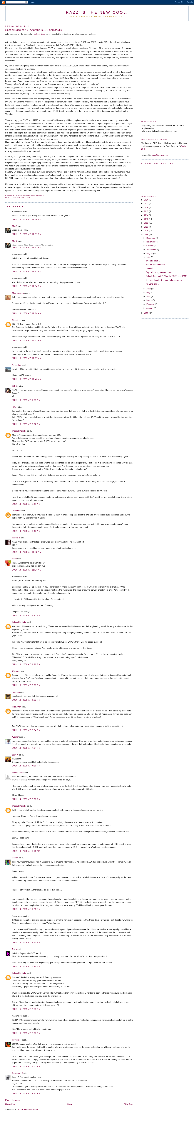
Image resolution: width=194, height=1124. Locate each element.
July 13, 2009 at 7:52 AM (26, 424)
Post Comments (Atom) (28, 1109)
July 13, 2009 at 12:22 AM (27, 340)
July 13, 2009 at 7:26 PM (26, 766)
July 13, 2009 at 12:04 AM (27, 313)
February (150, 304)
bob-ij (14, 386)
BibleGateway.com (160, 155)
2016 (146, 207)
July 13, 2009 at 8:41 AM (26, 504)
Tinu (14, 407)
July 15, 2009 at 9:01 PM (26, 1066)
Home (69, 1104)
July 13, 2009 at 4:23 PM (26, 700)
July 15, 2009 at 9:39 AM (26, 966)
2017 (146, 203)
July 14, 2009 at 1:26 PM (26, 909)
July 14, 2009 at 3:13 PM (26, 942)
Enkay (15, 949)
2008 (146, 313)
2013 (146, 219)
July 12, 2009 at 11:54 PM (27, 286)
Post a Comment (12, 1100)
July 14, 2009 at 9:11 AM (26, 851)
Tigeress (16, 692)
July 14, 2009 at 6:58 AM (26, 799)
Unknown (16, 671)
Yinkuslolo (16, 365)
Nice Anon (16, 320)
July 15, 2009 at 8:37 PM (26, 1033)
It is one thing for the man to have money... (165, 280)
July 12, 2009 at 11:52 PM (27, 271)
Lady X (15, 755)
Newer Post (10, 1104)
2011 (146, 227)
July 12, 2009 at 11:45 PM (27, 219)
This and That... (153, 261)
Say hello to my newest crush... (160, 272)
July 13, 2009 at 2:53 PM (26, 685)
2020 (146, 200)
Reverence (17, 1040)
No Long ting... (152, 284)
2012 (146, 223)
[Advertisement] (153, 68)
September (151, 249)
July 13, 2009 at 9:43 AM (26, 531)
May (148, 293)
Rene (14, 559)
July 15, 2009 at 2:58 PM (26, 1009)
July (148, 257)
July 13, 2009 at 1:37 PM (26, 615)
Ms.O (14, 226)
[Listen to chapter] (146, 149)
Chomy (15, 858)
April (148, 296)
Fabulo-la (16, 538)
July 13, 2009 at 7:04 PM (26, 748)
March (149, 300)
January (150, 308)
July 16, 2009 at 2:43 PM (26, 1093)
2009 (146, 234)
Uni (28, 197)
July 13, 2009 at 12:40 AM (27, 379)
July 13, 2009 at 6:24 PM (26, 730)
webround (16, 511)
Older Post (128, 1104)
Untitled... (150, 268)
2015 (146, 211)
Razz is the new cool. (97, 12)
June (148, 289)
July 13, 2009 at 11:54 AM (27, 570)
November (151, 242)
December (151, 238)
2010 (146, 231)
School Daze (39, 34)
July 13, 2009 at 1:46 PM (26, 664)
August (149, 253)
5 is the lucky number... (156, 264)
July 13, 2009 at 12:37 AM (27, 358)
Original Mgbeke (19, 431)
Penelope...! (17, 1073)
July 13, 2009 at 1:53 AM (26, 400)
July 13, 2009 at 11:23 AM (27, 552)
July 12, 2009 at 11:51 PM (27, 234)
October (150, 246)
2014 (146, 215)
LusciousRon (17, 772)
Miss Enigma (18, 293)
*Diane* (15, 737)
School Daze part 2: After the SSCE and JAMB (166, 276)
